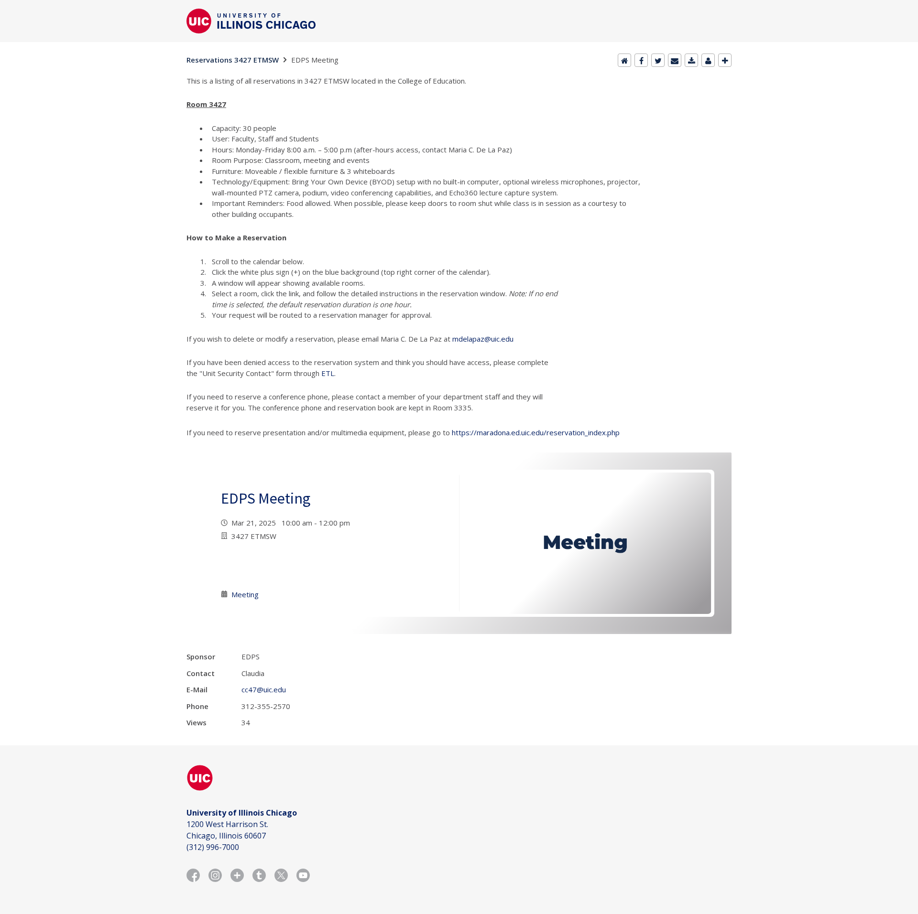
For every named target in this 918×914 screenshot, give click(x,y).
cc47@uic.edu (263, 689)
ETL (327, 373)
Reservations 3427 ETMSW (232, 60)
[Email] (674, 60)
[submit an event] (725, 60)
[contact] (708, 60)
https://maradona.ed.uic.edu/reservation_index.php (536, 432)
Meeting (245, 594)
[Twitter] (658, 60)
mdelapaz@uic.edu (483, 339)
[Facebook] (641, 60)
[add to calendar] (691, 60)
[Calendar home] (624, 60)
